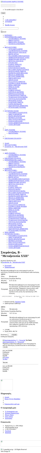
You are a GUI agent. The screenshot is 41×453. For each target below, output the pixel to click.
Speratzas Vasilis (20, 302)
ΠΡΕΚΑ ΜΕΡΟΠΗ (14, 85)
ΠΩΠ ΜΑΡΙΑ (12, 88)
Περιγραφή (8, 265)
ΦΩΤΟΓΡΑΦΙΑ (13, 133)
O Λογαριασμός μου (11, 411)
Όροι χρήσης (9, 416)
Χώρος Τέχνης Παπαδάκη (12, 399)
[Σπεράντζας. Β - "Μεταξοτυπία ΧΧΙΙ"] (13, 262)
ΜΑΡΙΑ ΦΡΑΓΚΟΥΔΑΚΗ (16, 116)
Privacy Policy (9, 415)
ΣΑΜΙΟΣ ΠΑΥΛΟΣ (14, 90)
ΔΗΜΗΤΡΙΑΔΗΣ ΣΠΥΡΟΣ (17, 59)
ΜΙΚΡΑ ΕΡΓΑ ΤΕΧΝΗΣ (16, 42)
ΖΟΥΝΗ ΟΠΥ (13, 63)
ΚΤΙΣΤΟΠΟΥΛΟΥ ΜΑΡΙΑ (16, 68)
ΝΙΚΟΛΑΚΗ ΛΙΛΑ (14, 78)
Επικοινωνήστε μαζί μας (12, 404)
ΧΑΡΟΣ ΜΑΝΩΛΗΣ (15, 104)
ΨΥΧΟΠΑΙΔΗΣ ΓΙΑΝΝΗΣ (17, 107)
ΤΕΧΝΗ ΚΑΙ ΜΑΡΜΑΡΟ (16, 44)
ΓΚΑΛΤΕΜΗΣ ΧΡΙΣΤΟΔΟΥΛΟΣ (18, 56)
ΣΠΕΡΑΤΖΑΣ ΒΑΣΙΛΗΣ (16, 93)
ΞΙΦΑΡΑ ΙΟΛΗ (13, 80)
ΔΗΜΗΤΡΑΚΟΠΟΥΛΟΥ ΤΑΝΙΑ (18, 57)
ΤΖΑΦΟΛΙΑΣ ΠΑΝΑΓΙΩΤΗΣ (18, 97)
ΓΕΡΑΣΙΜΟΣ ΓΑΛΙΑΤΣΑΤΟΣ (17, 112)
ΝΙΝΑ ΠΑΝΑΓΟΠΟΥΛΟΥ (16, 119)
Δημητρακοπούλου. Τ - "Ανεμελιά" (13, 342)
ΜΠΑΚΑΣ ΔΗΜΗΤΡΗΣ (16, 75)
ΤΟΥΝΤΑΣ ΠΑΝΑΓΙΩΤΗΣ (17, 99)
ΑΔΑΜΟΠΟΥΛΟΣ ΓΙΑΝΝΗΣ (17, 51)
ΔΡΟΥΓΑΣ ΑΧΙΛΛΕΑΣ (15, 61)
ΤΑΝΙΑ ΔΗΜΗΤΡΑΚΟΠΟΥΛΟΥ (18, 123)
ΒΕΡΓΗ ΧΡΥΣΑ (13, 54)
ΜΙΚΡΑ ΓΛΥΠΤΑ (13, 40)
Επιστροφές (8, 418)
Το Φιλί (5, 359)
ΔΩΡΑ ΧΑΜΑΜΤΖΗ (15, 114)
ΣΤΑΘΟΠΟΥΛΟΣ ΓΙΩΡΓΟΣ (17, 95)
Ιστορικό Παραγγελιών (12, 413)
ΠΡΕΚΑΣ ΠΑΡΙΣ (13, 87)
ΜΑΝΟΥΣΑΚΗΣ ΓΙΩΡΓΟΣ (17, 71)
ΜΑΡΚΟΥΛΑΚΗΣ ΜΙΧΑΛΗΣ (18, 73)
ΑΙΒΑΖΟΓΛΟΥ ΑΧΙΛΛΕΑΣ (17, 52)
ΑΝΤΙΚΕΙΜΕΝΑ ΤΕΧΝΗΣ (17, 38)
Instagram (8, 432)
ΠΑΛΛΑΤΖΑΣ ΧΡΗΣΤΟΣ (16, 81)
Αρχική (7, 397)
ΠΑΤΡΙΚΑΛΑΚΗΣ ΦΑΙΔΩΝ (17, 83)
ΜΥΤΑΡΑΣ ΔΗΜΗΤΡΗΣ (16, 76)
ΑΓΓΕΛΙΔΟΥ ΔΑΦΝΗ (15, 49)
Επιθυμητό (4, 336)
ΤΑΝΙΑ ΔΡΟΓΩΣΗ (14, 124)
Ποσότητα (4, 334)
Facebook (8, 431)
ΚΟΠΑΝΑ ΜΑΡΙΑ (14, 66)
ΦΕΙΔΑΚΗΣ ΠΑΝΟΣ (15, 100)
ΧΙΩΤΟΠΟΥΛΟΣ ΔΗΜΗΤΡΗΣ (18, 106)
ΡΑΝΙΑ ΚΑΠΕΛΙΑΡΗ (15, 121)
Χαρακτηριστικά (10, 267)
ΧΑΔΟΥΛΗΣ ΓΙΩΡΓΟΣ (15, 102)
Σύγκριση (11, 336)
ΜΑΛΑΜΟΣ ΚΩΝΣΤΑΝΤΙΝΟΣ (18, 69)
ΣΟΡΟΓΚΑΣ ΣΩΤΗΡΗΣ (16, 92)
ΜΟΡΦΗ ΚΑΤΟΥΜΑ (15, 118)
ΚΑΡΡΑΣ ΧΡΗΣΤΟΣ (15, 64)
